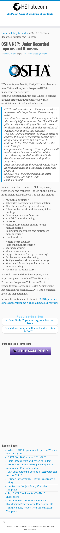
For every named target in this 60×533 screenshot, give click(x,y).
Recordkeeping (35, 54)
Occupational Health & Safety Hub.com (27, 526)
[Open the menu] (55, 21)
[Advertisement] (30, 399)
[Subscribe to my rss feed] (4, 522)
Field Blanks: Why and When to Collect (29, 460)
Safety (44, 54)
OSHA (25, 54)
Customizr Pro (29, 529)
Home (4, 33)
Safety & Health (19, 33)
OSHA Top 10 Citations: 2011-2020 (27, 457)
